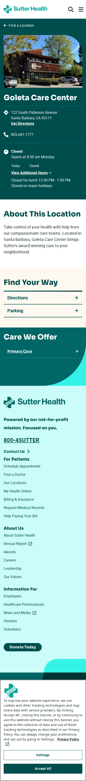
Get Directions (22, 123)
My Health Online (17, 491)
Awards (10, 551)
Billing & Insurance (19, 499)
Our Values (12, 576)
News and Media (21, 612)
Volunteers (12, 629)
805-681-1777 (22, 134)
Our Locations (15, 482)
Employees (12, 596)
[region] (43, 730)
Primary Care (19, 351)
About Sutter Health (19, 535)
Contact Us (14, 451)
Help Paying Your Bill (20, 515)
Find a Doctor (14, 474)
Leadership (13, 568)
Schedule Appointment (22, 466)
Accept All (43, 768)
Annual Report (19, 543)
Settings (43, 755)
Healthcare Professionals (24, 604)
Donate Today (23, 647)
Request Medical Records (24, 507)
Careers (10, 560)
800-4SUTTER (21, 440)
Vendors (10, 620)
